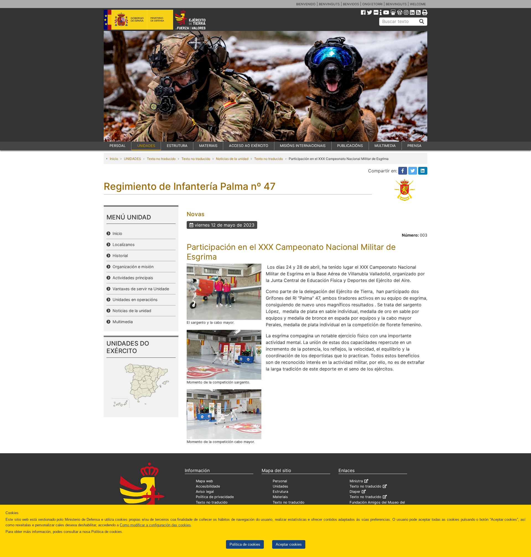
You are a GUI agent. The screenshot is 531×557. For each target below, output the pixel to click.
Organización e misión (131, 266)
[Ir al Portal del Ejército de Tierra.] (197, 19)
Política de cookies (245, 544)
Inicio (114, 159)
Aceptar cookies (289, 544)
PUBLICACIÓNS (350, 146)
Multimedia (121, 321)
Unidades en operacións (134, 299)
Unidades (280, 486)
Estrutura (280, 491)
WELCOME (418, 4)
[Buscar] (422, 21)
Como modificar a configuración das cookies (155, 525)
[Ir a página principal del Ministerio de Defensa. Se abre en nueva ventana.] (138, 19)
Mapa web (204, 481)
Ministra (356, 481)
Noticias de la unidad (232, 159)
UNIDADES (146, 146)
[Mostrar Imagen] (224, 291)
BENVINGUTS (329, 4)
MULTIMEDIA (385, 146)
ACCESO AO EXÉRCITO (248, 146)
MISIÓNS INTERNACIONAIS (303, 146)
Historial (119, 255)
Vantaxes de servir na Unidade (139, 288)
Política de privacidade (215, 497)
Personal (280, 481)
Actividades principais (131, 277)
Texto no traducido (161, 159)
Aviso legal (205, 491)
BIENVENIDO (306, 4)
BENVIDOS (351, 4)
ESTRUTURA (177, 146)
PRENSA (414, 146)
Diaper (355, 491)
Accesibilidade (208, 486)
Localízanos (122, 244)
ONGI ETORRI (372, 4)
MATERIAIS (208, 146)
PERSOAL (118, 146)
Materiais (280, 497)
